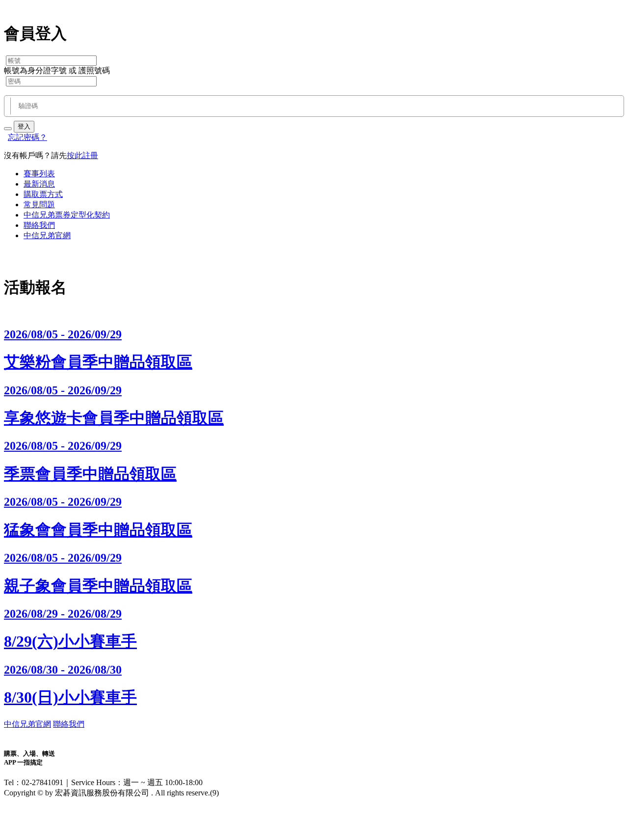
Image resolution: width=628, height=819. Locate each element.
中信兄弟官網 (47, 235)
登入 (24, 126)
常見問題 (39, 204)
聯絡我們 (39, 225)
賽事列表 (39, 173)
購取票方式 (43, 194)
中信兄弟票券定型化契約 (67, 215)
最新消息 (39, 184)
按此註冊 (82, 155)
